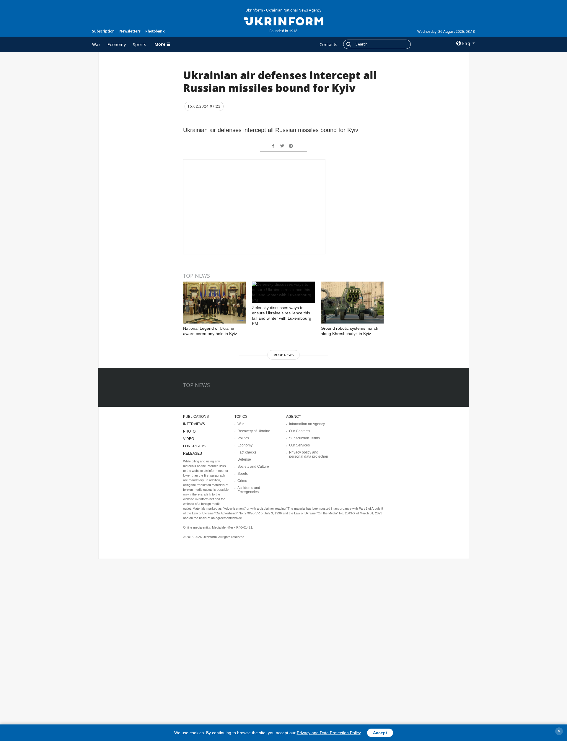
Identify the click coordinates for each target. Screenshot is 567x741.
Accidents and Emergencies (248, 490)
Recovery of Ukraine (253, 431)
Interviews (194, 424)
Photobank (154, 31)
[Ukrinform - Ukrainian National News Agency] (283, 20)
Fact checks (246, 452)
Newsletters (130, 31)
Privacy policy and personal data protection (308, 454)
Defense (244, 459)
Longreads (194, 446)
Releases (192, 453)
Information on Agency (307, 424)
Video (188, 439)
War (96, 44)
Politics (243, 438)
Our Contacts (299, 431)
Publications (196, 417)
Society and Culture (253, 466)
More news (283, 355)
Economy (116, 44)
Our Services (299, 445)
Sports (139, 44)
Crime (242, 481)
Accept (380, 732)
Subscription (103, 31)
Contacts (328, 44)
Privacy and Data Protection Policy (329, 732)
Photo (189, 431)
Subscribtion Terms (304, 438)
